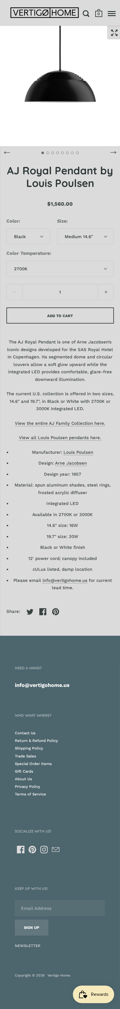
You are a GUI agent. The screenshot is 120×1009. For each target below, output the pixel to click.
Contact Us (25, 733)
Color (12, 221)
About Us (23, 779)
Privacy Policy (27, 786)
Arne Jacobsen (71, 463)
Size (61, 221)
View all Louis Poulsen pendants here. (60, 437)
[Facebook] (20, 849)
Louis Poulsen (78, 452)
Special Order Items (33, 764)
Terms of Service (30, 794)
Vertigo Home (58, 975)
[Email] (55, 849)
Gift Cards (24, 771)
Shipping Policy (29, 748)
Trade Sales (25, 756)
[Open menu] (112, 13)
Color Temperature (28, 253)
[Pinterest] (32, 849)
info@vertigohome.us (65, 580)
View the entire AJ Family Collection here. (60, 423)
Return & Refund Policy (36, 740)
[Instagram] (44, 849)
